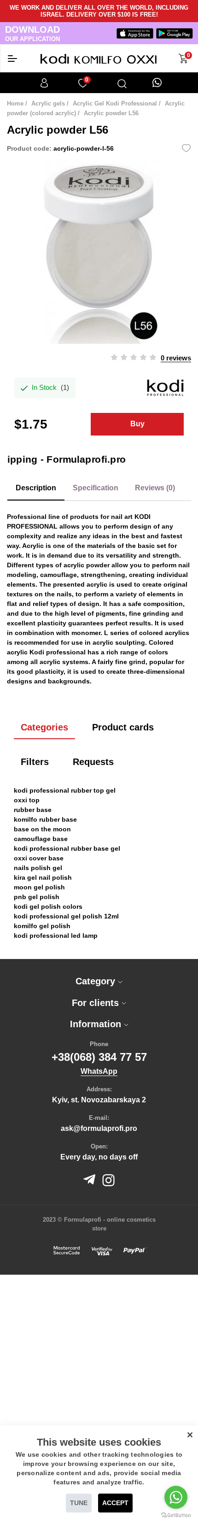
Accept (115, 1502)
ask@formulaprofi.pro (99, 1128)
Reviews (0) (155, 488)
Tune (78, 1502)
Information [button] (97, 1024)
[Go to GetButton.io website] (176, 1515)
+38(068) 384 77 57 (99, 1057)
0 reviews (176, 358)
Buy (137, 424)
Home (15, 103)
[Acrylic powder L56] (99, 251)
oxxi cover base (39, 858)
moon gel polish (39, 887)
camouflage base (41, 838)
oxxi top (27, 800)
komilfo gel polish (42, 926)
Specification (95, 488)
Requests (93, 762)
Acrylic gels (48, 103)
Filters (35, 762)
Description (36, 488)
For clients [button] (97, 1002)
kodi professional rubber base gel (67, 848)
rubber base (33, 809)
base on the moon (42, 829)
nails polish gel (38, 867)
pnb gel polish (36, 896)
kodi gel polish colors (48, 906)
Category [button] (97, 981)
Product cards (123, 727)
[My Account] (44, 83)
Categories (44, 727)
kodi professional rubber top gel (65, 790)
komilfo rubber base (45, 819)
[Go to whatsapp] (175, 1497)
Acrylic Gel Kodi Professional (115, 103)
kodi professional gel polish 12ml (66, 916)
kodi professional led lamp (56, 935)
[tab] (99, 981)
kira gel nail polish (43, 877)
